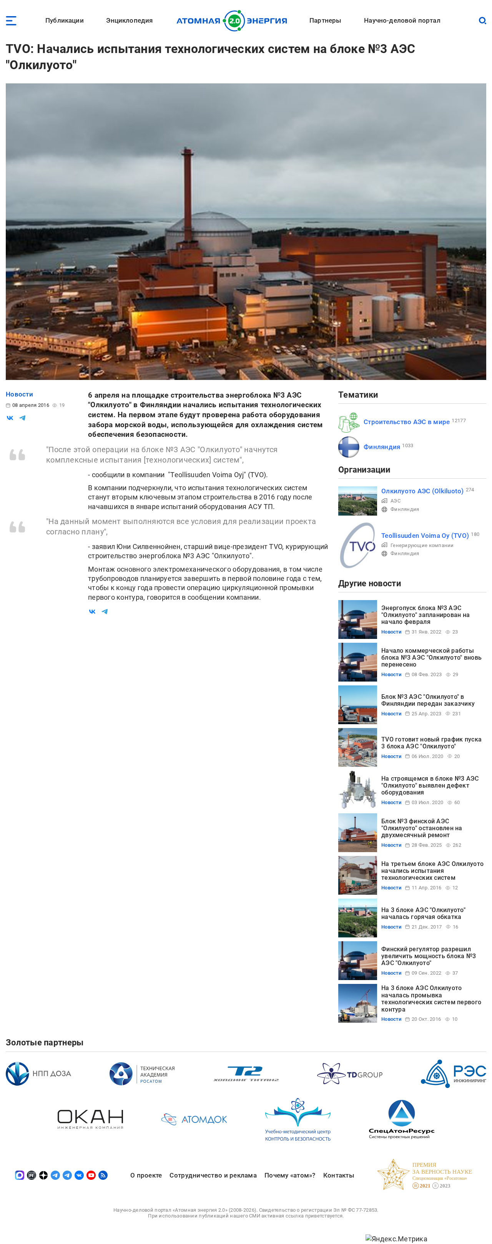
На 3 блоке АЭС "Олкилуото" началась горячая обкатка (423, 913)
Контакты (338, 1175)
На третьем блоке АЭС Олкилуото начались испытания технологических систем (432, 871)
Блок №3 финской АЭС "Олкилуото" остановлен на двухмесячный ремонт (421, 828)
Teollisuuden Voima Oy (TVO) (425, 535)
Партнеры (325, 20)
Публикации (64, 20)
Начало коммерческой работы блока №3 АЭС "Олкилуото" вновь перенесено (431, 657)
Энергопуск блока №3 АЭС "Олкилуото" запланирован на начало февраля (425, 615)
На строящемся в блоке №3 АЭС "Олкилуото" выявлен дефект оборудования (430, 785)
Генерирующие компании (422, 545)
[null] (10, 418)
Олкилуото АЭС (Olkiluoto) (422, 491)
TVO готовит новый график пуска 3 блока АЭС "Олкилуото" (431, 743)
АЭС (396, 501)
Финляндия (382, 447)
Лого (233, 21)
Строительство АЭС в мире (407, 422)
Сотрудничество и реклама (213, 1175)
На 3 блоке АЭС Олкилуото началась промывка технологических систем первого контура (431, 998)
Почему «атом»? (290, 1175)
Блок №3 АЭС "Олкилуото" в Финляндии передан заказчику (428, 700)
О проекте (146, 1175)
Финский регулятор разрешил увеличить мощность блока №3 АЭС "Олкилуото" (428, 956)
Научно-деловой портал (402, 20)
